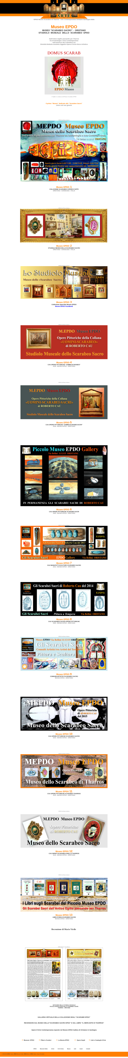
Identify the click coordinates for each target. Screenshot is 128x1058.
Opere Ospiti (81, 1040)
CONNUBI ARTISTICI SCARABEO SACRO (64, 676)
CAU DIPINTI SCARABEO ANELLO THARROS (64, 853)
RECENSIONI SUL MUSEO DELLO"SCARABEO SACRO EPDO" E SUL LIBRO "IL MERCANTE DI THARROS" (64, 1023)
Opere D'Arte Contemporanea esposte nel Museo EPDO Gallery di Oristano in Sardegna (64, 1030)
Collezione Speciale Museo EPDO (64, 304)
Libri (75, 1048)
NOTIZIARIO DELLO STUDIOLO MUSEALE (64, 1005)
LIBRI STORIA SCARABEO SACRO (64, 917)
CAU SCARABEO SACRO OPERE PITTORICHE (64, 621)
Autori (81, 1048)
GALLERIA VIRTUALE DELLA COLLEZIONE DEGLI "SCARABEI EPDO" (64, 1017)
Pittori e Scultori (46, 1040)
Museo (68, 1048)
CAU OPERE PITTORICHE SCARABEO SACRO (64, 736)
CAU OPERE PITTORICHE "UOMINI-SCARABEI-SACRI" (64, 424)
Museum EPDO (29, 1040)
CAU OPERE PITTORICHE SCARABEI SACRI (64, 511)
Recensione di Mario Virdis (63, 929)
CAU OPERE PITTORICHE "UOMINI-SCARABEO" (64, 364)
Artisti (52, 1048)
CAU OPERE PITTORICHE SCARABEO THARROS (64, 793)
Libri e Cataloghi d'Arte (98, 1040)
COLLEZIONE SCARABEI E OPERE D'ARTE (64, 189)
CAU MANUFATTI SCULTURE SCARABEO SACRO (64, 565)
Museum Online (44, 1048)
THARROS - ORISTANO (64, 1007)
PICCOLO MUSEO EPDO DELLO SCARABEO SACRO (64, 1006)
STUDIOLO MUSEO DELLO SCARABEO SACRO (64, 248)
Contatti (88, 1048)
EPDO (35, 1048)
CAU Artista (61, 1048)
